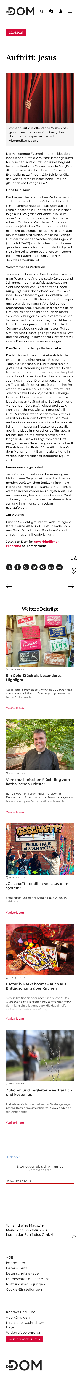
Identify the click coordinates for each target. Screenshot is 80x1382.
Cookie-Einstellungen (24, 1289)
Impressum (15, 1263)
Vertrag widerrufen (24, 1339)
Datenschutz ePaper (23, 1273)
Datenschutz (16, 1268)
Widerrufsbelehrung (23, 1332)
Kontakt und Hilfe (20, 1312)
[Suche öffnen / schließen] (41, 11)
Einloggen (13, 1157)
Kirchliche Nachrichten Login (25, 1325)
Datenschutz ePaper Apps (27, 1279)
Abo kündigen (18, 1317)
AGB (9, 1257)
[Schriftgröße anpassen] (74, 559)
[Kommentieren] (51, 11)
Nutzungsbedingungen (25, 1284)
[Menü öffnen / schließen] (71, 11)
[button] (9, 567)
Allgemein (13, 39)
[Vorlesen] (74, 571)
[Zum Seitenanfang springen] (74, 1238)
